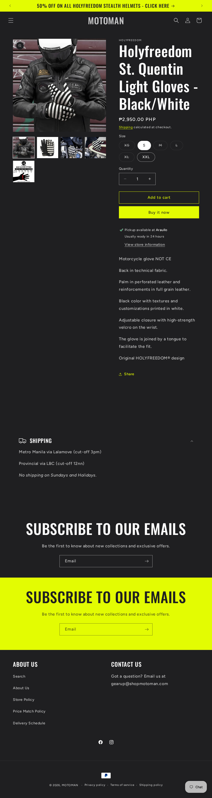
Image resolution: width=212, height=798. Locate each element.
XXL (146, 157)
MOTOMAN (70, 785)
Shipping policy (151, 785)
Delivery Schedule (29, 723)
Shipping (126, 127)
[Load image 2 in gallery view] (47, 147)
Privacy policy (95, 785)
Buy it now (159, 212)
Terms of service (122, 785)
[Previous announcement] (10, 5)
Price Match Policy (29, 711)
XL (129, 158)
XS (129, 146)
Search (19, 676)
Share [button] (129, 374)
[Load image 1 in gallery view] (23, 147)
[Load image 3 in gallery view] (71, 147)
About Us (21, 688)
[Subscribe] (146, 561)
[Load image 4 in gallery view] (95, 147)
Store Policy (23, 699)
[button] (11, 20)
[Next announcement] (202, 5)
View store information (145, 244)
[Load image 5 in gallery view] (23, 171)
